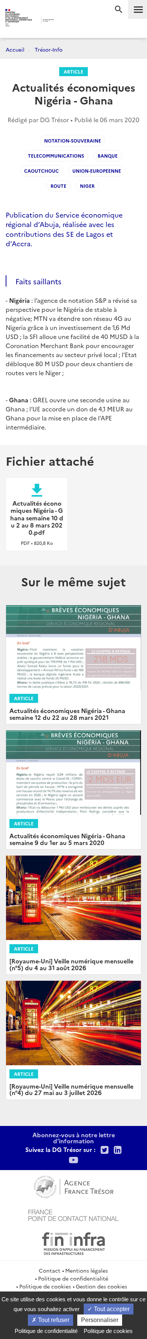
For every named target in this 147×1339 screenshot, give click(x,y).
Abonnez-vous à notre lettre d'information (73, 1138)
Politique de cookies (45, 1286)
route (58, 186)
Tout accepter (111, 1309)
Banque (108, 155)
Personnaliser (99, 1320)
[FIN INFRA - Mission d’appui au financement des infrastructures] (73, 1242)
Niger (87, 186)
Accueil (15, 49)
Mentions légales (86, 1270)
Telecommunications (56, 155)
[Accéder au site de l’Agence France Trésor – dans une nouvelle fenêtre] (73, 1186)
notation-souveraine (72, 140)
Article (73, 71)
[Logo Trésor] (65, 21)
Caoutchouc (41, 170)
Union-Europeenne (96, 170)
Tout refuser (53, 1320)
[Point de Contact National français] (73, 1214)
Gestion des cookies (101, 1286)
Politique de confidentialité (73, 1278)
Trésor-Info (49, 49)
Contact (49, 1270)
